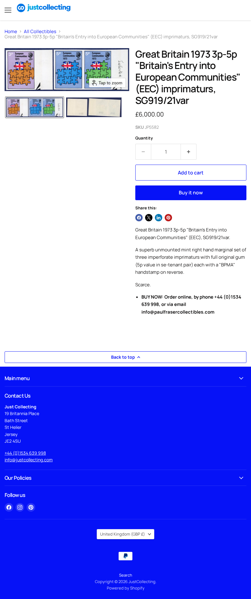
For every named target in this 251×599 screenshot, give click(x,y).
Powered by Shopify (125, 588)
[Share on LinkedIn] (158, 217)
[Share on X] (148, 217)
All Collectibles (40, 31)
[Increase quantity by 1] (189, 152)
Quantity (144, 138)
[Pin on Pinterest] (168, 217)
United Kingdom (122, 534)
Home (11, 31)
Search (125, 575)
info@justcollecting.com (29, 460)
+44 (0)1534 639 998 (25, 453)
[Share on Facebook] (139, 217)
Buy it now (191, 192)
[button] (35, 107)
